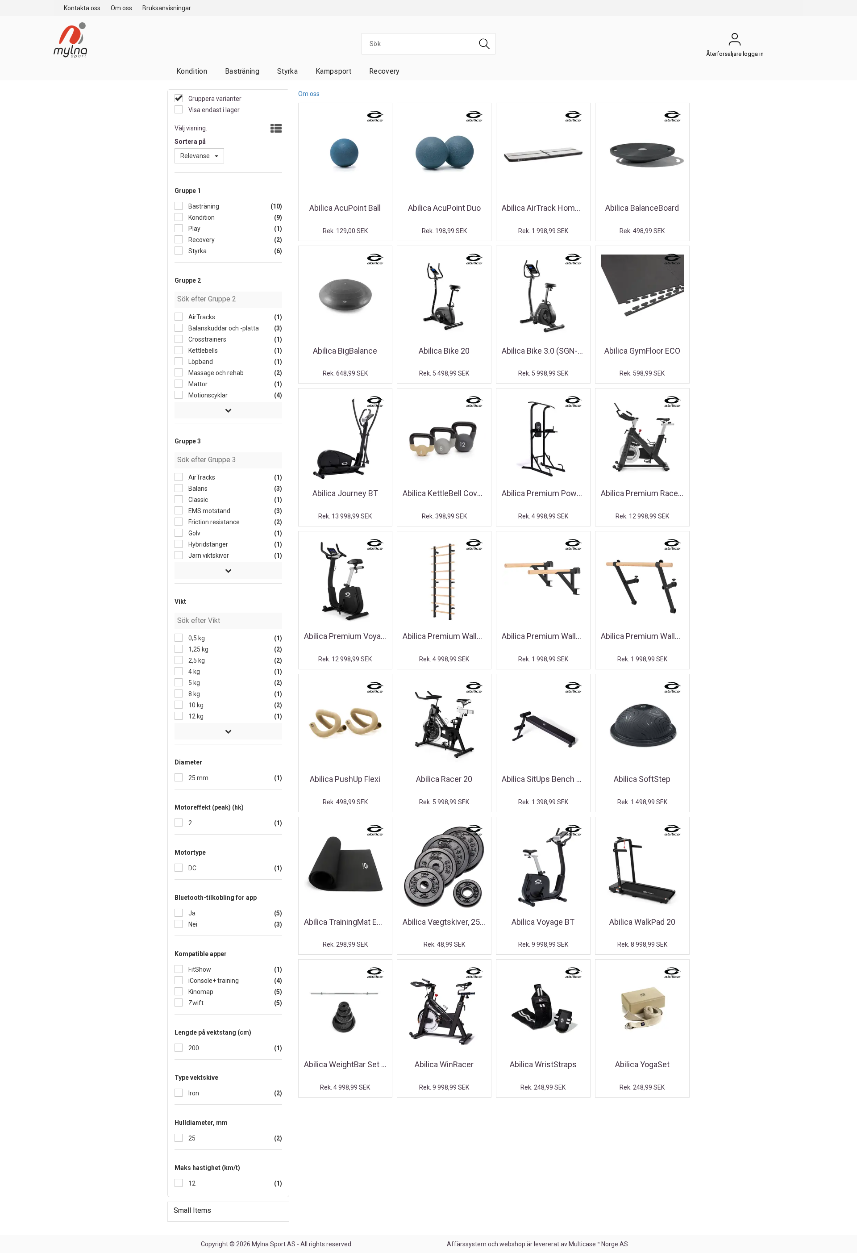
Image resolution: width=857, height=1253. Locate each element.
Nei (192, 924)
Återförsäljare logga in (734, 41)
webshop (512, 1244)
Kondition (191, 71)
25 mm (197, 777)
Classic (197, 499)
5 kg (193, 682)
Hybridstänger (207, 544)
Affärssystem (467, 1244)
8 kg (193, 694)
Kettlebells (202, 350)
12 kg (195, 716)
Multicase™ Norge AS (598, 1244)
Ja (191, 913)
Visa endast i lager (213, 109)
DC (191, 868)
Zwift (195, 1003)
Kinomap (200, 991)
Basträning (242, 71)
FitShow (199, 969)
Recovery (384, 71)
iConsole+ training (213, 980)
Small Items (192, 1210)
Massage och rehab (215, 372)
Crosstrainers (206, 339)
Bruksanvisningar (166, 8)
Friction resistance (213, 522)
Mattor (197, 384)
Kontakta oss (82, 8)
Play (193, 228)
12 (191, 1183)
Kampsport (333, 71)
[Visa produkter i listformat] (275, 129)
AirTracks (201, 317)
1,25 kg (197, 649)
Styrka (287, 71)
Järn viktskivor (208, 555)
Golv (193, 533)
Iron (193, 1093)
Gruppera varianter (214, 98)
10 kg (195, 705)
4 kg (193, 671)
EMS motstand (208, 510)
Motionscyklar (207, 395)
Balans (197, 488)
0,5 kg (196, 638)
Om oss (121, 8)
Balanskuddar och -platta (223, 328)
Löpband (200, 361)
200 (193, 1048)
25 (191, 1138)
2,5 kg (196, 660)
